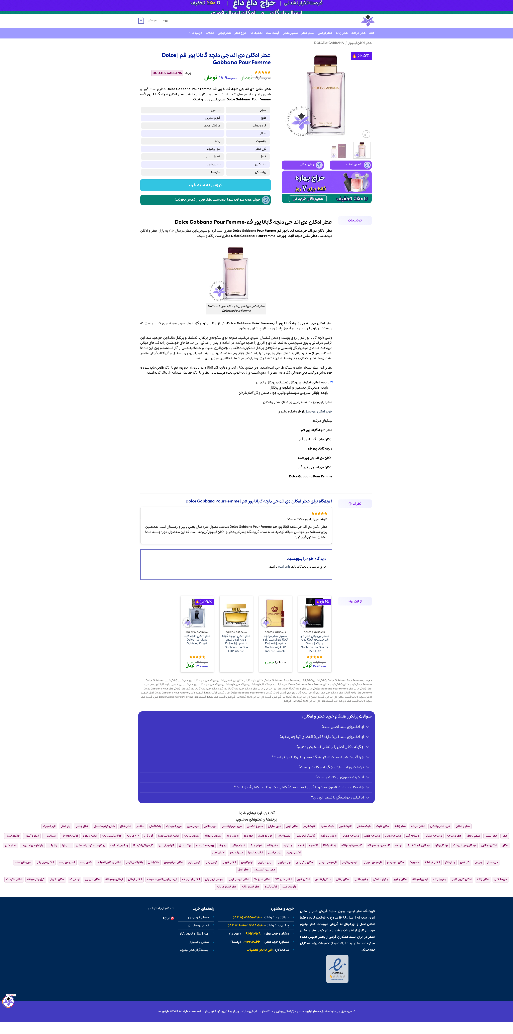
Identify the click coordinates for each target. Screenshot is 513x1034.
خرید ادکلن (500, 879)
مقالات (210, 33)
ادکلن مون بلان (45, 862)
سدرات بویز (236, 853)
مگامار (140, 826)
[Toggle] (368, 727)
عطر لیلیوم (324, 402)
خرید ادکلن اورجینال (318, 411)
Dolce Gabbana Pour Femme (310, 476)
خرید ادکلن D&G (346, 684)
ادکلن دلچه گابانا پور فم (315, 439)
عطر (215, 94)
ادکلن (204, 94)
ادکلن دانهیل (57, 879)
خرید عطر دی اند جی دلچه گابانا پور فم (242, 689)
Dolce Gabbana (238, 99)
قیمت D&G (280, 693)
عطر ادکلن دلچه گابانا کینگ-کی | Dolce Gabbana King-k (197, 640)
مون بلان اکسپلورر (264, 870)
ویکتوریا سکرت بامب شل (90, 845)
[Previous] (365, 94)
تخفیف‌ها (256, 33)
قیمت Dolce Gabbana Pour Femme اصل (248, 693)
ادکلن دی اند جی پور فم (315, 467)
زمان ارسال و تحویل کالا (194, 934)
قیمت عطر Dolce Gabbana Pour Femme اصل (180, 697)
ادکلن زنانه (483, 879)
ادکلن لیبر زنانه (191, 879)
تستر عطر (307, 33)
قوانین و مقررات (198, 925)
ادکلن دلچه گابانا (254, 680)
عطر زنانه (341, 33)
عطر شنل (125, 826)
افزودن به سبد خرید (206, 185)
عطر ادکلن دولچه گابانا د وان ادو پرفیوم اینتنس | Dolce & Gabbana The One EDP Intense (236, 643)
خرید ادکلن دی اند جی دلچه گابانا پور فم (212, 684)
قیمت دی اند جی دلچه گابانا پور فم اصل (249, 697)
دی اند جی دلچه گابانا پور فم (203, 689)
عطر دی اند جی (334, 693)
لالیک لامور (345, 826)
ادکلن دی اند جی (234, 680)
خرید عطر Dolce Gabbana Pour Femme (337, 689)
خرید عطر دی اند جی (276, 689)
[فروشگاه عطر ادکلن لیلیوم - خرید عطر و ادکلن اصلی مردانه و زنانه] (358, 21)
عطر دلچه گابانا (353, 693)
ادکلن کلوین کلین (461, 879)
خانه (372, 33)
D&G (323, 680)
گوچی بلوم (194, 862)
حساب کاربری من (198, 917)
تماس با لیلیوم (199, 942)
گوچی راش (211, 862)
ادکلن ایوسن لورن (238, 879)
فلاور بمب (86, 862)
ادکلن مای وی (92, 879)
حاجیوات (414, 862)
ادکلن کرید (232, 836)
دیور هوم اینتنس (232, 826)
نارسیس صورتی (373, 862)
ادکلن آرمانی (135, 879)
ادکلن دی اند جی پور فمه (315, 458)
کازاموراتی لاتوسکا (143, 845)
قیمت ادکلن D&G (214, 693)
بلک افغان (155, 826)
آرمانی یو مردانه (114, 879)
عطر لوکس (325, 33)
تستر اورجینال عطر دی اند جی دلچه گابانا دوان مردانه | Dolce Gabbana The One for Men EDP (314, 643)
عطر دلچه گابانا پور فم (316, 430)
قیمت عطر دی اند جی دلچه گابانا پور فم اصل (308, 701)
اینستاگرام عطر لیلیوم (194, 950)
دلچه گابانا (160, 94)
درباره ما (197, 33)
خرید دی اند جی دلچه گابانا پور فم (169, 684)
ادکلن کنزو (271, 887)
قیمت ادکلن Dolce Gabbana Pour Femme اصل (176, 693)
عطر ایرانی (224, 33)
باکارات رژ (153, 862)
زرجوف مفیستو (205, 845)
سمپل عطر (290, 33)
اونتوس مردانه (212, 836)
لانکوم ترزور (12, 836)
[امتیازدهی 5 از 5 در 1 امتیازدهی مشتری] (234, 72)
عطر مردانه (358, 33)
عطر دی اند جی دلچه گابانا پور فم (306, 693)
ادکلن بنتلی (342, 879)
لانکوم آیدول (32, 836)
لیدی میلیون (265, 862)
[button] (147, 20)
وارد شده (284, 566)
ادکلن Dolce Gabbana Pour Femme (285, 680)
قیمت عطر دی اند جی (346, 701)
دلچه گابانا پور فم (320, 448)
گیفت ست (272, 33)
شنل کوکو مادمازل (104, 826)
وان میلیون (284, 862)
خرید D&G (178, 680)
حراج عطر (240, 33)
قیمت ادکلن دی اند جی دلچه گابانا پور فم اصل (298, 697)
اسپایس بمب (67, 862)
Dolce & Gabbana (329, 43)
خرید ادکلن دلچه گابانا (274, 684)
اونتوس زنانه (191, 836)
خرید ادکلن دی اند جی (248, 684)
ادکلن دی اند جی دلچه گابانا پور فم (204, 680)
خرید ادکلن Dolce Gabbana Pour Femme (312, 684)
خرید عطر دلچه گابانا (301, 689)
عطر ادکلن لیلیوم (360, 43)
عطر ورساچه (454, 836)
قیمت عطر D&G (216, 697)
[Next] (285, 94)
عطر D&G (180, 689)
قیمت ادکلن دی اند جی (339, 697)
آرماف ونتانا (329, 845)
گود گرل (148, 836)
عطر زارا (66, 845)
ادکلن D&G (313, 680)
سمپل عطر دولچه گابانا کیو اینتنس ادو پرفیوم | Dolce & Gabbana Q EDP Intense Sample (275, 643)
